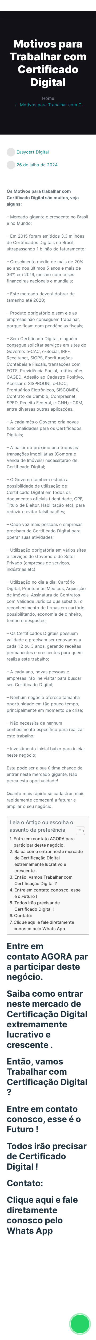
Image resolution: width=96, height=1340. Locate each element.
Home (48, 98)
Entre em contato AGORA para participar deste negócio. (44, 842)
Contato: (23, 915)
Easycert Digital (33, 152)
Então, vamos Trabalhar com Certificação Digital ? (43, 880)
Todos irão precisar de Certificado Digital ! (37, 906)
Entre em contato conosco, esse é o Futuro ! (47, 893)
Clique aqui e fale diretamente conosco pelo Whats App (44, 925)
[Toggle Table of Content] (78, 830)
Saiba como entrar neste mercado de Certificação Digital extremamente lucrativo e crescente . (48, 861)
